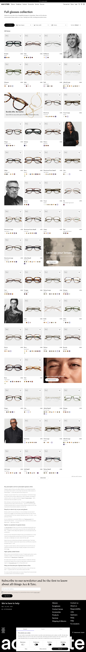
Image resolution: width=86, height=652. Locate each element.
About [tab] (61, 629)
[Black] (5, 57)
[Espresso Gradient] (68, 86)
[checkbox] (2, 592)
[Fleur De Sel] (25, 86)
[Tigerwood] (5, 86)
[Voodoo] (56, 205)
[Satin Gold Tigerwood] (64, 205)
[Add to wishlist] (20, 36)
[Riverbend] (75, 86)
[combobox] (23, 25)
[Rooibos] (32, 57)
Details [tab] (43, 629)
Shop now (49, 1)
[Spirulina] (28, 473)
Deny (26, 648)
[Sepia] (7, 57)
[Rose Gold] (50, 86)
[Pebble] (52, 294)
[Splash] (30, 174)
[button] (82, 4)
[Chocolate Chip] (7, 473)
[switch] (36, 644)
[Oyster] (28, 86)
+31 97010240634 (7, 609)
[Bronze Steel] (48, 57)
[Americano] (26, 86)
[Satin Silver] (46, 57)
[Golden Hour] (66, 86)
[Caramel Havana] (71, 86)
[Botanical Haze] (64, 86)
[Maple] (46, 116)
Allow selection (43, 648)
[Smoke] (64, 116)
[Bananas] (25, 57)
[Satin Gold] (44, 57)
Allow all (60, 648)
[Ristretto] (30, 57)
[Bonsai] (13, 86)
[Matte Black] (48, 86)
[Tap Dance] (11, 86)
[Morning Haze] (73, 86)
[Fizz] (7, 86)
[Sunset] (26, 174)
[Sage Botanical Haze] (64, 233)
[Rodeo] (11, 146)
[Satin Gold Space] (66, 233)
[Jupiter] (30, 86)
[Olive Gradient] (50, 116)
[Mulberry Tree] (26, 57)
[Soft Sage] (46, 205)
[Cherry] (66, 294)
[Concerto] (64, 88)
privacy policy (37, 592)
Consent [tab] (25, 629)
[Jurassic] (9, 57)
